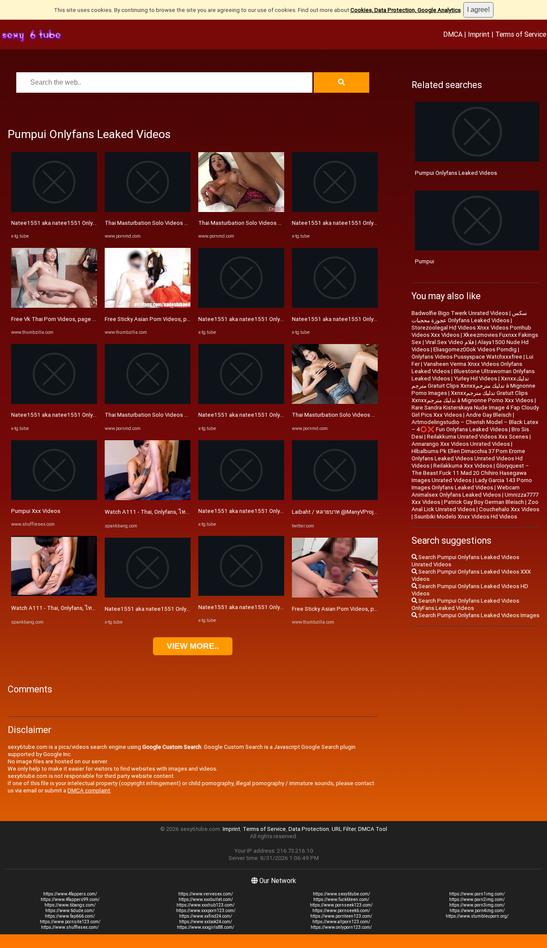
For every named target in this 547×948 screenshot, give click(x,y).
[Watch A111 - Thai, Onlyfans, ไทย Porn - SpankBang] (54, 594)
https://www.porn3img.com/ (477, 905)
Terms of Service (520, 34)
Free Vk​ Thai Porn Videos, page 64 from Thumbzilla (76, 319)
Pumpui (424, 261)
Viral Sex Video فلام (449, 342)
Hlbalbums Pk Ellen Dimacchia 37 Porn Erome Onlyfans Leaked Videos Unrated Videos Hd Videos (468, 458)
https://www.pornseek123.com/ (341, 905)
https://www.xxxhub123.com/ (205, 905)
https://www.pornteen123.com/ (341, 916)
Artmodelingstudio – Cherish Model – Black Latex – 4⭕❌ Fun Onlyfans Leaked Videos (475, 425)
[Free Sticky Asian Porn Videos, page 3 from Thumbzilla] (148, 305)
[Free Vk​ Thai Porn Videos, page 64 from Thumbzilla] (54, 305)
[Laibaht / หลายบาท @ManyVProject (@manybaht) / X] (335, 498)
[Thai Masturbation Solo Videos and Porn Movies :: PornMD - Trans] (148, 210)
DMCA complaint (89, 790)
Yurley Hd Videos (475, 378)
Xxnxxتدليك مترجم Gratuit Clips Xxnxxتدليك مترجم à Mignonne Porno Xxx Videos (472, 396)
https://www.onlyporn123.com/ (341, 927)
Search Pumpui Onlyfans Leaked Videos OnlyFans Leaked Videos (465, 604)
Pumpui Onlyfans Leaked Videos (456, 173)
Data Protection (308, 829)
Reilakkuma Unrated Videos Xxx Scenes (477, 436)
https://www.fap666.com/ (70, 916)
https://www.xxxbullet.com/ (206, 899)
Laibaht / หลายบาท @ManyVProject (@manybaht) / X (359, 511)
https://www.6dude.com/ (69, 910)
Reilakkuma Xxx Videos (462, 465)
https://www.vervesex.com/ (205, 894)
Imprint (479, 34)
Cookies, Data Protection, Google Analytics (405, 10)
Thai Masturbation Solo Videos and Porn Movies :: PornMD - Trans (188, 223)
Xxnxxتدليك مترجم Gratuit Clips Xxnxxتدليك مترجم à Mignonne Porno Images (473, 386)
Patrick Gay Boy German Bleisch (484, 502)
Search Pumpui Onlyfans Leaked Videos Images (478, 615)
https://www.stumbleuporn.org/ (477, 916)
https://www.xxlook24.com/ (205, 921)
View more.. (193, 646)
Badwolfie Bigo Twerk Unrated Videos (460, 313)
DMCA (452, 34)
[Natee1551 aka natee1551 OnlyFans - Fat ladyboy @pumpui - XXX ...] (148, 595)
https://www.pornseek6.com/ (341, 910)
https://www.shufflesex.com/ (70, 927)
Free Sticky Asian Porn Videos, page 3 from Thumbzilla (174, 319)
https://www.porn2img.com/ (477, 899)
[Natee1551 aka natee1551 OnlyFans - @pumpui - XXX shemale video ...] (54, 210)
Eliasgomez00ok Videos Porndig (475, 349)
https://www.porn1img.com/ (477, 894)
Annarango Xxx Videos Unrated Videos (461, 444)
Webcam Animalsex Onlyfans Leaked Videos (466, 491)
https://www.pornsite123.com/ (70, 921)
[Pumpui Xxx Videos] (54, 498)
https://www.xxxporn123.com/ (205, 910)
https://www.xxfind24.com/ (205, 916)
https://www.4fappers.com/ (70, 894)
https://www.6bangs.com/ (70, 905)
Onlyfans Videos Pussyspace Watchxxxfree (467, 356)
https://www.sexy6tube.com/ (341, 894)
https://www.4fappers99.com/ (70, 899)
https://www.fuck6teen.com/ (341, 899)
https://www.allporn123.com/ (341, 921)
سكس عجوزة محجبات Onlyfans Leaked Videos (469, 316)
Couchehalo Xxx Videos (509, 509)
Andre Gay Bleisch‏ (489, 414)
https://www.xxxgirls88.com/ (205, 927)
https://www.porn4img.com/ (477, 910)
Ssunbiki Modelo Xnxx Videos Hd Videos (465, 516)
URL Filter (344, 829)
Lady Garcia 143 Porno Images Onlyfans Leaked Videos (472, 484)
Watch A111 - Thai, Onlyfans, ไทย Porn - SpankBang (76, 608)
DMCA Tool (372, 829)
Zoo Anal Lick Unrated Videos (475, 505)
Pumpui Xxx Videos (35, 511)
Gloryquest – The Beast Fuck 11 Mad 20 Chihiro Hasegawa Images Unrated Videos (470, 473)
